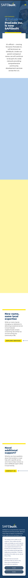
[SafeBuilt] (8, 4)
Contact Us (10, 471)
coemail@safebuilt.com (15, 286)
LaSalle (14, 411)
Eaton (14, 388)
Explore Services (13, 340)
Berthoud (14, 383)
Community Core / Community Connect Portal (15, 229)
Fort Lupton (14, 392)
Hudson (14, 402)
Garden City (14, 397)
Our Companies (9, 16)
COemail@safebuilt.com (14, 492)
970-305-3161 (16, 489)
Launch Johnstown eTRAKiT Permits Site (14, 268)
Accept (14, 567)
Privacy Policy (7, 555)
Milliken (14, 416)
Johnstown (14, 406)
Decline (14, 571)
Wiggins (14, 420)
